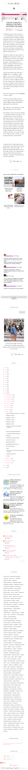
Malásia (5, 666)
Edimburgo (6, 628)
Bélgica (12, 592)
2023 (6, 374)
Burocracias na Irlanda (15, 598)
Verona (17, 725)
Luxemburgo (16, 664)
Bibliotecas (21, 592)
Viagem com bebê (7, 727)
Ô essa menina (8, 540)
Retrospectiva (18, 705)
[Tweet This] (15, 170)
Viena (22, 727)
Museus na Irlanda (8, 672)
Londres (10, 664)
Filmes (9, 640)
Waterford (15, 729)
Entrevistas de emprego (18, 630)
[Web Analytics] (3, 762)
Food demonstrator (17, 642)
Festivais (5, 640)
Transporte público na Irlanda (10, 721)
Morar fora (14, 670)
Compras (22, 612)
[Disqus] (14, 233)
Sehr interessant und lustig (12, 444)
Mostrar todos (22, 561)
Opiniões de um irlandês (9, 678)
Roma (22, 707)
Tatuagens (20, 717)
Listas (8, 662)
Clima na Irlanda (13, 610)
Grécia (13, 646)
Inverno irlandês (7, 654)
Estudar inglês (7, 636)
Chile (5, 606)
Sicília (9, 713)
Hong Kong (19, 648)
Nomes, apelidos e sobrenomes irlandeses (15, 481)
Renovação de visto (8, 703)
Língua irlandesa (11, 660)
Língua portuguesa (20, 660)
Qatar (5, 701)
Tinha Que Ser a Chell (10, 555)
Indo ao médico (16, 650)
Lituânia (22, 662)
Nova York (6, 676)
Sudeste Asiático (16, 715)
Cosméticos (13, 614)
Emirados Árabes (13, 628)
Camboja (13, 600)
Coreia (5, 614)
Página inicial (14, 298)
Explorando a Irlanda (8, 638)
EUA (12, 636)
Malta (9, 666)
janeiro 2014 (9, 462)
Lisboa (5, 662)
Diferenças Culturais (8, 624)
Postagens (7, 756)
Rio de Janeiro (7, 707)
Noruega (21, 674)
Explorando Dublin (18, 638)
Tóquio (5, 719)
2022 (6, 376)
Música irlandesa (16, 672)
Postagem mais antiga (21, 297)
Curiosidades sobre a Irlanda (10, 618)
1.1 (6, 429)
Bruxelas (15, 596)
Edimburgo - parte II (10, 421)
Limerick (5, 660)
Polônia (17, 691)
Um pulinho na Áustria (10, 551)
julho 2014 (8, 405)
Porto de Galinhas (8, 693)
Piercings (19, 689)
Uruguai (5, 723)
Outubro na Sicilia (8, 537)
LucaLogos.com (23, 768)
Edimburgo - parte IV (10, 417)
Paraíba (16, 685)
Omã (21, 676)
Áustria (5, 590)
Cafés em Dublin (7, 600)
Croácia (5, 616)
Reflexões (13, 701)
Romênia (5, 709)
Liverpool (6, 664)
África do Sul (12, 578)
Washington (10, 729)
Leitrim (7, 658)
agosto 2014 (9, 403)
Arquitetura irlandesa (8, 588)
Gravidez (9, 646)
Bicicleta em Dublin (8, 594)
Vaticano (22, 723)
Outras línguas (9, 30)
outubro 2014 (9, 399)
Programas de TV (17, 697)
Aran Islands (18, 586)
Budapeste (20, 596)
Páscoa (18, 687)
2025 (6, 369)
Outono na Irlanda (8, 680)
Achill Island (6, 576)
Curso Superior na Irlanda (9, 620)
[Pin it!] (17, 170)
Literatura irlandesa (15, 662)
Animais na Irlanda (8, 582)
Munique (20, 670)
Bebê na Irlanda (7, 592)
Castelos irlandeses (14, 602)
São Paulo (6, 711)
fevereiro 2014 (9, 460)
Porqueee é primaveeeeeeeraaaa (13, 431)
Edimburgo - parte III (10, 419)
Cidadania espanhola (14, 606)
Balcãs (12, 590)
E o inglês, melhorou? (11, 453)
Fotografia (11, 644)
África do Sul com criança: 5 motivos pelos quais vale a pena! (13, 743)
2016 (6, 388)
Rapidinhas (8, 435)
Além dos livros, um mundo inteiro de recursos (16, 493)
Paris (20, 685)
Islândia (22, 654)
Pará (13, 685)
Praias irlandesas (16, 695)
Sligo (17, 713)
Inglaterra (6, 652)
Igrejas (5, 650)
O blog (7, 448)
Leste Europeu (13, 658)
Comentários (8, 759)
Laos (5, 658)
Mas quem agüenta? (10, 446)
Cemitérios (14, 604)
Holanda (14, 648)
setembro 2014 (9, 401)
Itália (9, 656)
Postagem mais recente (7, 297)
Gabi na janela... (9, 536)
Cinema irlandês (16, 608)
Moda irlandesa (20, 668)
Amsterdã (14, 580)
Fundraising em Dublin (19, 644)
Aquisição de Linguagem (9, 586)
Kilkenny (20, 656)
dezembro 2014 (9, 394)
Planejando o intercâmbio (9, 691)
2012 (6, 467)
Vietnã (5, 729)
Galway (5, 646)
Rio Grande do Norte (15, 707)
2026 (6, 367)
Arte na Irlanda (17, 588)
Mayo (5, 668)
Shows (5, 713)
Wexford (21, 729)
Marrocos (13, 666)
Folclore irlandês (8, 642)
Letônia (19, 658)
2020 (6, 380)
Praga (18, 693)
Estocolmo (15, 634)
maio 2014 (8, 409)
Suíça (5, 717)
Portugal (14, 693)
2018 (6, 384)
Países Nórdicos (7, 685)
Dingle (20, 624)
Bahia (9, 590)
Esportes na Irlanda (8, 634)
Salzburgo (17, 709)
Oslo (23, 678)
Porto (21, 691)
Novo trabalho (12, 676)
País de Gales (6, 682)
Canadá (17, 600)
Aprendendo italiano (17, 29)
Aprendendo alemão (16, 582)
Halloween (18, 646)
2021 (6, 378)
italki (4, 114)
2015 (6, 390)
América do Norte (7, 580)
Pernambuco (6, 689)
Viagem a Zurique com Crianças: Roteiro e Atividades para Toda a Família (14, 557)
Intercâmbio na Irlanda (14, 652)
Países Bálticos (20, 682)
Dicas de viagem (7, 622)
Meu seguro (7, 542)
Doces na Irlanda (17, 626)
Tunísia (19, 721)
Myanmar (5, 674)
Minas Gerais (13, 668)
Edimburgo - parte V (10, 415)
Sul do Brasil (10, 717)
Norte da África (15, 674)
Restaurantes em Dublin (9, 705)
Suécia (22, 715)
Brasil (18, 594)
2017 (6, 386)
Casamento (6, 602)
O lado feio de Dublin (10, 439)
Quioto (8, 701)
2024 (6, 372)
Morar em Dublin (7, 670)
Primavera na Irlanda (8, 697)
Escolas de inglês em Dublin (10, 632)
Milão (8, 668)
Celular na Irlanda (8, 604)
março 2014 (8, 458)
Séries (22, 711)
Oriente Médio (18, 678)
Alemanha (18, 578)
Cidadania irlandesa (8, 608)
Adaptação (6, 578)
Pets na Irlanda (13, 689)
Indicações (10, 650)
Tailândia (15, 717)
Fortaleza (6, 644)
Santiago (22, 709)
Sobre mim (22, 713)
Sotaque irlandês (7, 715)
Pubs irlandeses (18, 699)
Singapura (13, 713)
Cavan (21, 602)
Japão (12, 656)
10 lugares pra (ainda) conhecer (13, 433)
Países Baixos (13, 682)
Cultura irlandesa (12, 616)
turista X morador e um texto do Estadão (15, 413)
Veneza (5, 725)
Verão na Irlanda (11, 725)
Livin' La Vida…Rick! (10, 550)
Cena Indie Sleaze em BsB (10, 546)
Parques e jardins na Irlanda (10, 687)
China (8, 606)
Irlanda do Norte (15, 654)
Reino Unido (19, 701)
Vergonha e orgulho (10, 442)
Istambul (5, 656)
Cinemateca (6, 610)
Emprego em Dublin (8, 630)
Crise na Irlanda (20, 614)
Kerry (16, 656)
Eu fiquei (8, 456)
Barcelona (17, 590)
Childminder (21, 604)
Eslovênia (19, 632)
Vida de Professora (16, 727)
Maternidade (19, 666)
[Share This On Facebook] (13, 170)
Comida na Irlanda (15, 612)
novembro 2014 (9, 396)
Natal (9, 674)
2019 (6, 382)
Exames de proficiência (18, 636)
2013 (6, 465)
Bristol (10, 596)
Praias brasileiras (7, 695)
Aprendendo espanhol (8, 584)
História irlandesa (8, 648)
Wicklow (5, 731)
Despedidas (18, 620)
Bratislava (6, 596)
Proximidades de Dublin (9, 699)
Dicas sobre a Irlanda (16, 622)
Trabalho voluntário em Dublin (14, 719)
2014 (6, 393)
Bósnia (14, 594)
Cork (8, 614)
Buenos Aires (6, 598)
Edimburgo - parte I (10, 423)
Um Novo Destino (9, 545)
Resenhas (15, 703)
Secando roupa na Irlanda (14, 711)
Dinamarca (16, 624)
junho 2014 (8, 407)
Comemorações (7, 612)
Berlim (16, 592)
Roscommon (11, 709)
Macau (21, 664)
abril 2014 (8, 411)
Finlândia (14, 640)
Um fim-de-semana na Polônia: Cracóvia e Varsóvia (16, 505)
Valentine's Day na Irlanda (13, 723)
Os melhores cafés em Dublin (12, 437)
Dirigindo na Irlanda (8, 626)
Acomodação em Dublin (15, 576)
